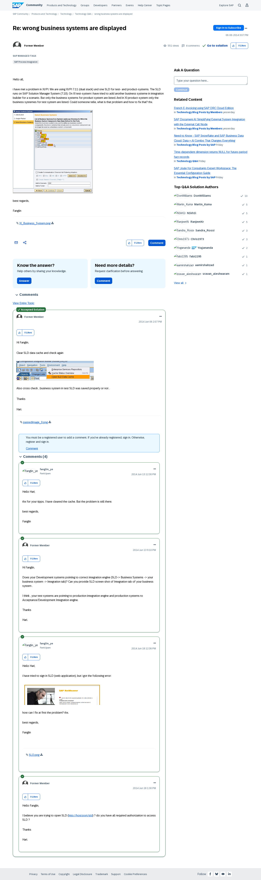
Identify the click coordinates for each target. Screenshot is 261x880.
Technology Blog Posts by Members (199, 112)
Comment (157, 242)
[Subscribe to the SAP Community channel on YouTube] (223, 874)
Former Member (34, 45)
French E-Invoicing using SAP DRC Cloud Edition (204, 108)
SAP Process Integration (25, 62)
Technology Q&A (83, 14)
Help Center (145, 5)
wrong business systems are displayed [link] (113, 14)
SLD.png (34, 754)
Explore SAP (226, 5)
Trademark (101, 874)
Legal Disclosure (82, 874)
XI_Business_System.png (34, 223)
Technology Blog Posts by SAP (196, 144)
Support (116, 874)
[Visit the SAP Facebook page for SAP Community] (210, 874)
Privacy (33, 874)
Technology (66, 14)
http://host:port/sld (81, 815)
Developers (100, 5)
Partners (117, 5)
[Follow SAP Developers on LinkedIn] (229, 874)
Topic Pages (163, 5)
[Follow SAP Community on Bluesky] (216, 874)
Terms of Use (48, 874)
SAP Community (20, 14)
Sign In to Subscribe (228, 27)
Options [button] (245, 28)
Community (34, 5)
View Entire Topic (23, 303)
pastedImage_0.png (35, 422)
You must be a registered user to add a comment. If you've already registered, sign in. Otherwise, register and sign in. (85, 439)
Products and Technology (61, 5)
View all (179, 282)
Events (130, 5)
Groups (85, 5)
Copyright (64, 874)
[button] (233, 46)
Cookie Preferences (135, 874)
